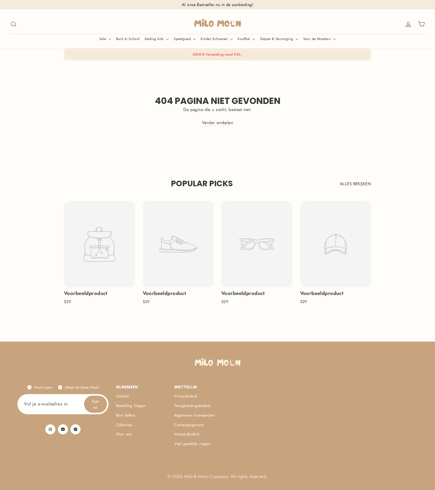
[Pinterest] (75, 429)
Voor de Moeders (317, 38)
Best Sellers (125, 415)
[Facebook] (63, 429)
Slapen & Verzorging (277, 38)
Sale (103, 38)
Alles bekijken (355, 184)
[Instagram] (50, 429)
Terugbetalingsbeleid (192, 405)
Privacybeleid (185, 396)
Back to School (128, 38)
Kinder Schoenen (215, 38)
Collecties (124, 425)
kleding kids (155, 38)
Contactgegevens (189, 425)
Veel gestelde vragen (192, 443)
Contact (122, 396)
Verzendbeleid (187, 434)
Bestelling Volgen (131, 405)
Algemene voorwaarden (194, 415)
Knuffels (244, 38)
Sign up (95, 404)
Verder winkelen (217, 123)
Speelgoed (183, 38)
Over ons (124, 434)
